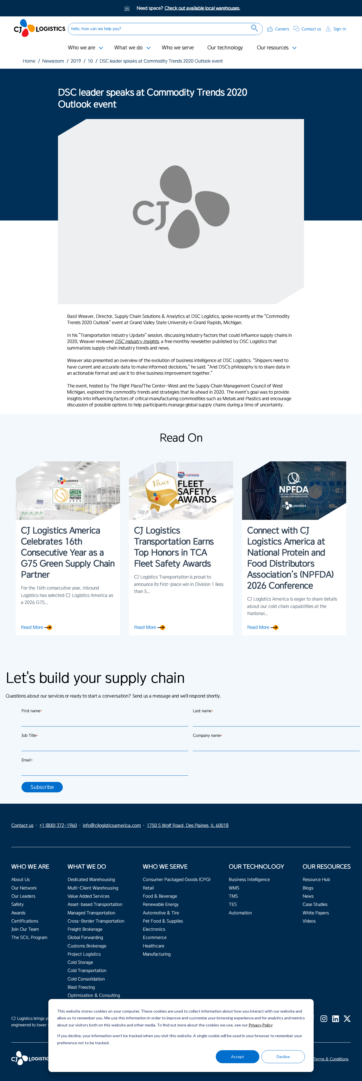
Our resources (272, 47)
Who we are (81, 47)
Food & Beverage (160, 896)
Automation (240, 913)
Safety (17, 904)
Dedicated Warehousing (91, 879)
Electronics (154, 929)
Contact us (311, 29)
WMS (234, 888)
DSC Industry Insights (137, 341)
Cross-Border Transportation (96, 921)
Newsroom (53, 61)
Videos (309, 921)
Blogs (308, 888)
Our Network (24, 888)
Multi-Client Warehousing (93, 888)
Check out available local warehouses (202, 8)
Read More (32, 627)
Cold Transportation (87, 970)
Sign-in (339, 29)
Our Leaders (23, 896)
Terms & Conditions (330, 1059)
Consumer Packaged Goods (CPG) (176, 879)
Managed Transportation (91, 913)
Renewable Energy (161, 904)
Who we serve (178, 47)
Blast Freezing (81, 987)
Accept (237, 1056)
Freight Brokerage (85, 929)
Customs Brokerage (87, 946)
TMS (233, 896)
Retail (148, 888)
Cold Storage (80, 962)
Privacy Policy (261, 1024)
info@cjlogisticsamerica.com (112, 825)
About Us (20, 879)
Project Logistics (84, 954)
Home (29, 61)
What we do (128, 47)
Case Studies (315, 904)
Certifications (24, 921)
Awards (18, 913)
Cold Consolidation (86, 979)
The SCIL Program (29, 937)
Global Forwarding (85, 937)
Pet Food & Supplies (163, 921)
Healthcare (153, 946)
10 (90, 61)
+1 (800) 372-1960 (58, 825)
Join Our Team (25, 929)
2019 (76, 61)
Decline (283, 1056)
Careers (282, 29)
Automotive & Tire (161, 913)
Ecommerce (155, 937)
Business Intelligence (249, 879)
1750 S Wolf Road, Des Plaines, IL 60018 (188, 825)
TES (233, 904)
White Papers (316, 913)
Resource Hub (316, 879)
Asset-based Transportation (95, 904)
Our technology (225, 47)
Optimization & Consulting (94, 995)
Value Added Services (88, 896)
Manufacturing (157, 954)
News (308, 896)
